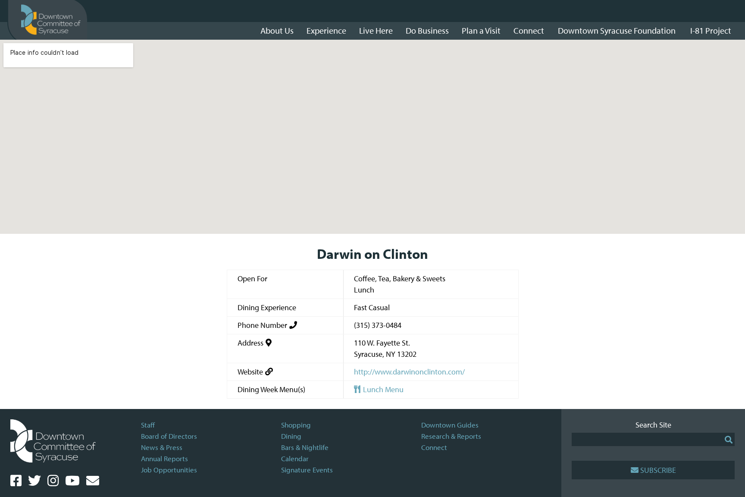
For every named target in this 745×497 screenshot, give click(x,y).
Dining (291, 435)
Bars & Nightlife (305, 447)
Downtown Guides (450, 424)
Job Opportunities (169, 469)
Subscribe (658, 470)
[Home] (50, 20)
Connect (434, 447)
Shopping (296, 424)
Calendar (295, 458)
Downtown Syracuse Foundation (617, 30)
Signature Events (307, 469)
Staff (148, 424)
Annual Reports (164, 458)
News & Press (161, 447)
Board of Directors (169, 435)
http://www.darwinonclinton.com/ (409, 372)
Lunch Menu (382, 389)
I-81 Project (710, 30)
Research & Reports (451, 435)
